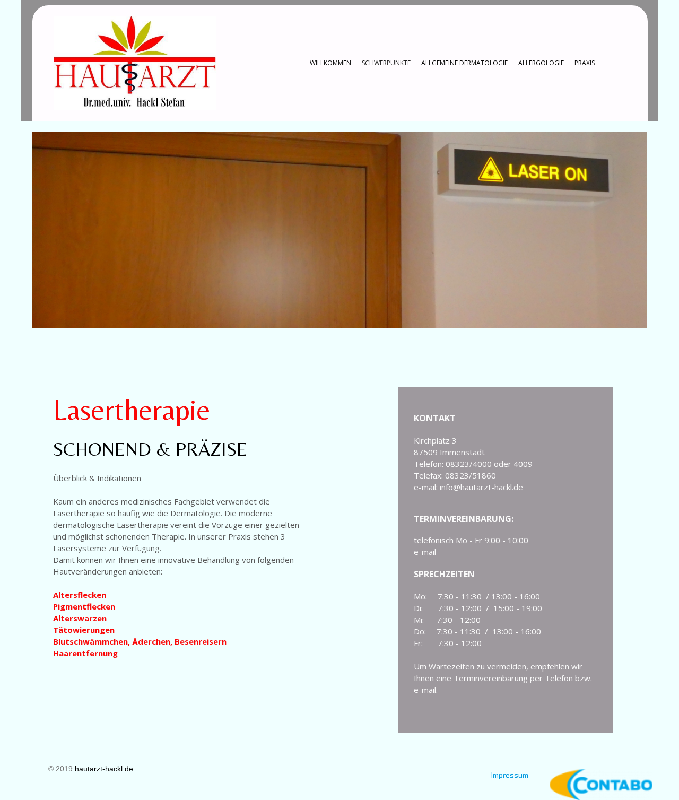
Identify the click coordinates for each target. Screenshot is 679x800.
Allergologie (541, 62)
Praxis (584, 62)
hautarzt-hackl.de (104, 768)
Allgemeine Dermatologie (464, 62)
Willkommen (330, 62)
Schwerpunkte (386, 62)
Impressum (509, 774)
